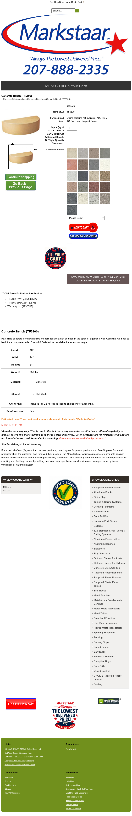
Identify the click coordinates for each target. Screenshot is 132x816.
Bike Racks (100, 590)
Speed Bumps (101, 647)
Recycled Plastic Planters (107, 577)
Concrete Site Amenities (14, 99)
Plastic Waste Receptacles (108, 627)
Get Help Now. (57, 2)
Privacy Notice (72, 804)
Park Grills (99, 666)
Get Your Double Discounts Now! (18, 753)
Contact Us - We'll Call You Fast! (79, 789)
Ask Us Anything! (73, 785)
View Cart (9, 777)
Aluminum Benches (104, 543)
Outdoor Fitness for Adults (108, 558)
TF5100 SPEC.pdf (17, 302)
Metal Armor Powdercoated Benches (108, 602)
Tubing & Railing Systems (108, 501)
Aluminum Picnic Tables (106, 539)
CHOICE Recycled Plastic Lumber (108, 677)
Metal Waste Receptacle (107, 608)
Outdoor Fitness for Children (109, 563)
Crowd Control (101, 671)
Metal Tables (101, 613)
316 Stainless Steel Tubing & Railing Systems (109, 532)
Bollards (98, 525)
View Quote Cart (75, 2)
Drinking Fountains (104, 506)
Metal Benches (102, 595)
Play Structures (102, 553)
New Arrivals (71, 749)
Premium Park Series (105, 521)
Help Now (70, 781)
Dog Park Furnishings (105, 623)
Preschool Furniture (104, 618)
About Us (70, 777)
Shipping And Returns (75, 801)
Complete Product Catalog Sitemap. (19, 761)
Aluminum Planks (103, 492)
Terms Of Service (73, 808)
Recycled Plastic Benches (108, 572)
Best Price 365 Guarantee (77, 793)
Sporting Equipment (104, 632)
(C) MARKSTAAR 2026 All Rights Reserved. (23, 749)
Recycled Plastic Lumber (107, 487)
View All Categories (12, 793)
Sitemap (8, 789)
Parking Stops (101, 642)
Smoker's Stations (103, 656)
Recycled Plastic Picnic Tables (106, 584)
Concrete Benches (36, 99)
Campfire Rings (102, 661)
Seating (98, 684)
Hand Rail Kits (101, 511)
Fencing (98, 637)
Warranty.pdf (14, 306)
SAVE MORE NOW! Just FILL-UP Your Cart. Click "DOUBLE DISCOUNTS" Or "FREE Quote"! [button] (98, 278)
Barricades (100, 651)
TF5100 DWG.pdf (17, 299)
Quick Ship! (100, 497)
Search (8, 781)
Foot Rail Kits (101, 516)
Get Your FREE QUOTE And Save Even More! (24, 757)
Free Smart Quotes (74, 797)
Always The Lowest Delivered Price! (20, 765)
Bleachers (99, 548)
